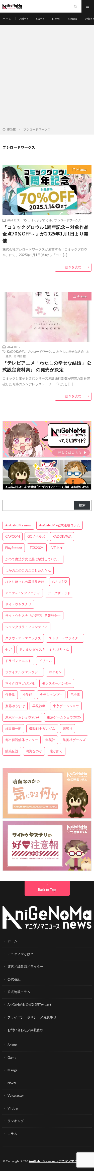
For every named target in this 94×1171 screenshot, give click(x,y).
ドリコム (45, 661)
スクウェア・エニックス (23, 638)
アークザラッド (59, 593)
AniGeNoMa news (18, 525)
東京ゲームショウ (66, 706)
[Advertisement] (47, 77)
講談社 (67, 728)
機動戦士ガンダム (42, 728)
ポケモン (55, 672)
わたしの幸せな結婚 (69, 351)
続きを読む (73, 267)
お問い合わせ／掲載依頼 (25, 1030)
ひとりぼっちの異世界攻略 (24, 582)
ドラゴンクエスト (18, 661)
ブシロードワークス (67, 220)
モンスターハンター (56, 683)
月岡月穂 (20, 355)
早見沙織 (38, 706)
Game (40, 19)
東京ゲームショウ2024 (22, 717)
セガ (8, 649)
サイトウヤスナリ (18, 604)
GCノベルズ (36, 536)
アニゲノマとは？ (21, 954)
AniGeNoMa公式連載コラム (59, 525)
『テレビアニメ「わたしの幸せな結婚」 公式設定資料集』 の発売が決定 (47, 366)
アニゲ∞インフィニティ (22, 593)
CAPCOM (12, 536)
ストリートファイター (65, 638)
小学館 (27, 695)
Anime (23, 19)
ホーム (7, 19)
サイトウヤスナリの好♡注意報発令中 (33, 615)
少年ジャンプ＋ (51, 695)
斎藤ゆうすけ (15, 706)
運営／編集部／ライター (25, 966)
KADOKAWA (16, 351)
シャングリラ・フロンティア (26, 627)
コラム (12, 1134)
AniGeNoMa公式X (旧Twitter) (29, 1005)
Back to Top (47, 890)
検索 (82, 505)
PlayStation (13, 548)
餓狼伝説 (11, 751)
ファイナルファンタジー (23, 672)
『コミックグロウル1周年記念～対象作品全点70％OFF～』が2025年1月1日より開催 (46, 233)
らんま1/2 (59, 582)
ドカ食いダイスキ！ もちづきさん (44, 649)
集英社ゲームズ (74, 740)
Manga (72, 19)
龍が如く (56, 751)
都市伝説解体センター (21, 740)
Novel (56, 19)
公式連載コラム (19, 992)
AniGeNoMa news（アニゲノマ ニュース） (60, 1161)
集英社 (50, 740)
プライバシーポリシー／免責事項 (32, 1017)
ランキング (16, 1121)
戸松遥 (75, 695)
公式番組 (14, 979)
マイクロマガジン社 (20, 683)
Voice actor (16, 1095)
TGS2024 (37, 548)
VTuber (56, 548)
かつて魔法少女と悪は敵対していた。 (33, 559)
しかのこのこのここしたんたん (28, 570)
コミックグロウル (40, 220)
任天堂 (10, 695)
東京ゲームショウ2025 (64, 717)
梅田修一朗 (13, 728)
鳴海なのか (34, 751)
